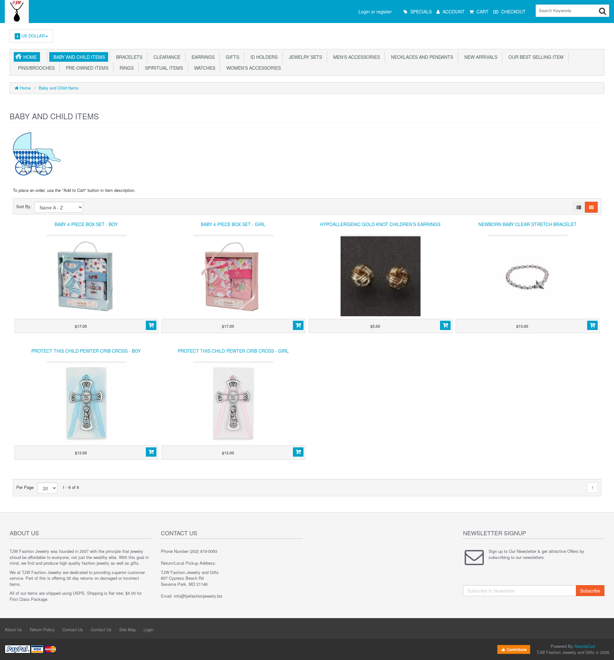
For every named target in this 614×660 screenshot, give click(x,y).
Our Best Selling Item (534, 57)
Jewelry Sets (304, 57)
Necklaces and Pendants (421, 57)
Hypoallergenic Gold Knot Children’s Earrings (380, 224)
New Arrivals (479, 57)
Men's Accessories (355, 57)
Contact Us (72, 629)
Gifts (231, 57)
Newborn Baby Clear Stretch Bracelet (527, 224)
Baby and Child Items (78, 57)
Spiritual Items (162, 68)
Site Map (127, 629)
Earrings (202, 57)
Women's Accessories (252, 68)
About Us (13, 629)
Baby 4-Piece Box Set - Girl (233, 224)
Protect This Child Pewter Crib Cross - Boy (86, 351)
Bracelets (128, 57)
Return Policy (42, 629)
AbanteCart (584, 646)
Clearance (165, 57)
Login (149, 629)
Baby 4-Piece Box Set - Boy (86, 224)
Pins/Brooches (35, 68)
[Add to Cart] (151, 325)
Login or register (375, 11)
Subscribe (590, 590)
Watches (203, 68)
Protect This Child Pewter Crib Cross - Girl (233, 351)
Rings (125, 68)
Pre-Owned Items (85, 68)
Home (30, 57)
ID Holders (263, 57)
